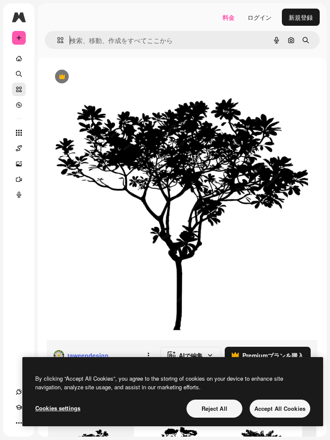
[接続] (19, 392)
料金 (229, 17)
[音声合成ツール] (19, 195)
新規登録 (301, 17)
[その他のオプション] (148, 355)
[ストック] (19, 89)
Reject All (214, 408)
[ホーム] (19, 58)
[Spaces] (19, 148)
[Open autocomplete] (57, 40)
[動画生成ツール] (19, 179)
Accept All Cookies (280, 408)
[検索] (19, 74)
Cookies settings (57, 408)
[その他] (19, 423)
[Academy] (19, 407)
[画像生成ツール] (19, 164)
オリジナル (105, 77)
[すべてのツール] (19, 133)
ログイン (260, 17)
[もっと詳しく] (19, 105)
